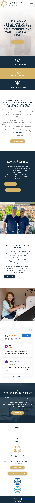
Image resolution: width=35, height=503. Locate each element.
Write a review (26, 336)
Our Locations (17, 141)
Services (17, 430)
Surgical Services (17, 87)
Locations (17, 438)
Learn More (10, 184)
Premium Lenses (13, 190)
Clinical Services (17, 64)
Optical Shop (17, 76)
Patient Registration (17, 473)
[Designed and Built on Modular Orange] (17, 501)
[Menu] (32, 3)
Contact (17, 441)
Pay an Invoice (17, 467)
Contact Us (17, 42)
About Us (10, 276)
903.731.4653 (17, 463)
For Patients (17, 436)
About (17, 427)
